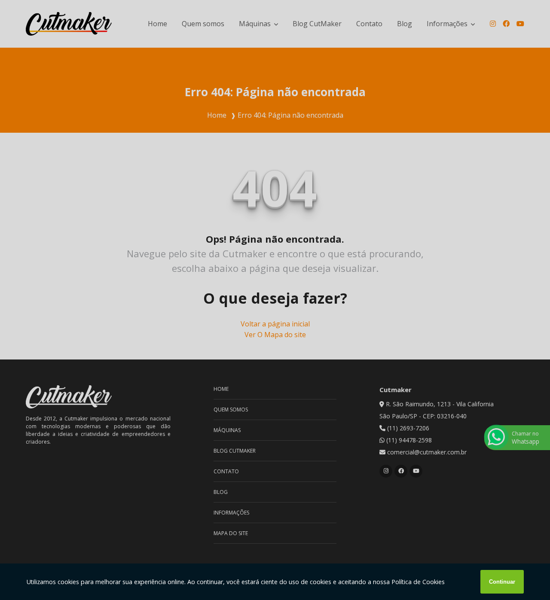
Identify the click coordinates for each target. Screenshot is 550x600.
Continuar (502, 582)
